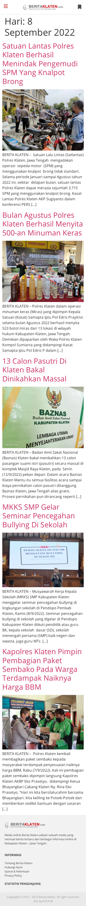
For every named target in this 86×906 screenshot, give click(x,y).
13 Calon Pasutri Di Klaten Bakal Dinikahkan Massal (34, 369)
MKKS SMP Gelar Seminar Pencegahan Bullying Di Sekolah (38, 515)
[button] (5, 6)
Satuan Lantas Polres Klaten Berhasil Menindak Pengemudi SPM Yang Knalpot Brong (40, 63)
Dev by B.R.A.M (43, 901)
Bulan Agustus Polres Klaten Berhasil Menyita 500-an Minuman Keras (42, 224)
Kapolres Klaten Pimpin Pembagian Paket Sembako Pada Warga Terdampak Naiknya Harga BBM (42, 669)
